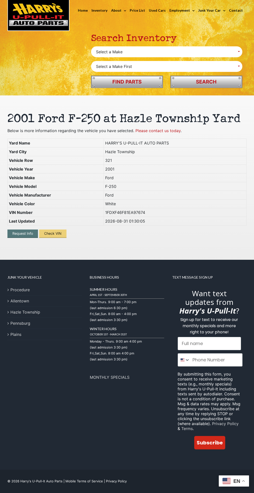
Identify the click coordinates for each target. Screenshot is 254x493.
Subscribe (210, 442)
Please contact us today (158, 130)
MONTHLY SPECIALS (109, 377)
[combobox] (184, 359)
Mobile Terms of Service (84, 481)
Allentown (19, 300)
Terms (187, 428)
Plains (15, 334)
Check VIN (53, 233)
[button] (166, 51)
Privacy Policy (225, 423)
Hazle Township (25, 312)
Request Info (22, 233)
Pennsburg (20, 323)
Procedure (20, 289)
